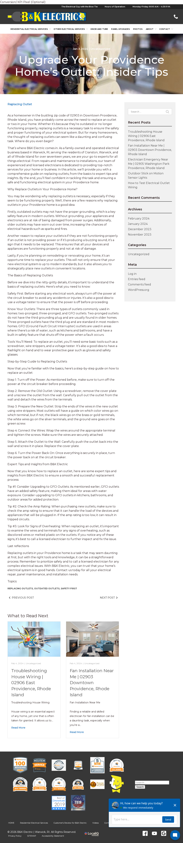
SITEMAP (31, 836)
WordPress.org (138, 290)
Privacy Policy (14, 836)
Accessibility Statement (53, 836)
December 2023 (139, 229)
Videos (95, 823)
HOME (11, 823)
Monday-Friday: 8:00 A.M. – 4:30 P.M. (151, 6)
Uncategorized (100, 48)
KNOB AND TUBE (99, 29)
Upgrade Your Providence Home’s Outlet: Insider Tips (91, 66)
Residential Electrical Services (29, 29)
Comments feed (139, 284)
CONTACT (164, 29)
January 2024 (138, 224)
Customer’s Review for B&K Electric (70, 823)
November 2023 (139, 234)
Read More (18, 727)
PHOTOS (138, 29)
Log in (132, 273)
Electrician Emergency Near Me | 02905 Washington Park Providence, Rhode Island (148, 164)
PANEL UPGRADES (120, 29)
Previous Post (23, 597)
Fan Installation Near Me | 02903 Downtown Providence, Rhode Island (92, 682)
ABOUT (150, 29)
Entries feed (136, 279)
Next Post (107, 597)
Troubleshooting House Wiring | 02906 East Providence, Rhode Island (31, 682)
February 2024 (138, 218)
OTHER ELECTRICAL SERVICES (69, 29)
